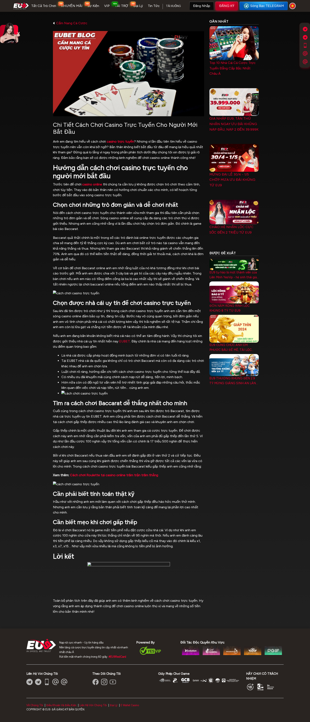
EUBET (124, 341)
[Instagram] (104, 682)
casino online (92, 184)
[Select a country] (293, 6)
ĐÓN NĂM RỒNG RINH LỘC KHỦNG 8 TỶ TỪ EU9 (229, 308)
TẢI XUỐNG (173, 6)
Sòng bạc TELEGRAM (267, 6)
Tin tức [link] (154, 6)
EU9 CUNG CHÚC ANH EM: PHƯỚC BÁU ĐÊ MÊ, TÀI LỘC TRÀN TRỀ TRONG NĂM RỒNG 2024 (232, 347)
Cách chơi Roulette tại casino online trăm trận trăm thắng (114, 475)
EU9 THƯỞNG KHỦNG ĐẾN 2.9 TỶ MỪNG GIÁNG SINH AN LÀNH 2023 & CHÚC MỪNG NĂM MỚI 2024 (233, 381)
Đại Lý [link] (138, 6)
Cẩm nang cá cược (71, 23)
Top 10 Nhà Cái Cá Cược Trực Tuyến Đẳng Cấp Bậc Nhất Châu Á (232, 68)
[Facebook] (95, 682)
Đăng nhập (201, 6)
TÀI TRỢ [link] (121, 6)
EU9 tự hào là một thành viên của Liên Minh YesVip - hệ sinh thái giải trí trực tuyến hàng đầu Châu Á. (233, 275)
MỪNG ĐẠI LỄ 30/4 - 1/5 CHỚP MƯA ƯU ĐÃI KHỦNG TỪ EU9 (232, 179)
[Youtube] (113, 682)
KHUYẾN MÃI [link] (71, 6)
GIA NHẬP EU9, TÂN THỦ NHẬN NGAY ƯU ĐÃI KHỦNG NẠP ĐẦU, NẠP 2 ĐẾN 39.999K (234, 123)
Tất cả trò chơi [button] (43, 6)
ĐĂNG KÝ (226, 6)
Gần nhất (218, 21)
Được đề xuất (222, 253)
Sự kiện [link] (93, 6)
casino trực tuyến (120, 141)
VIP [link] (107, 6)
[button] (201, 6)
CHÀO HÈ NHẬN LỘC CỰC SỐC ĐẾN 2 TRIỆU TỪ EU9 (231, 229)
